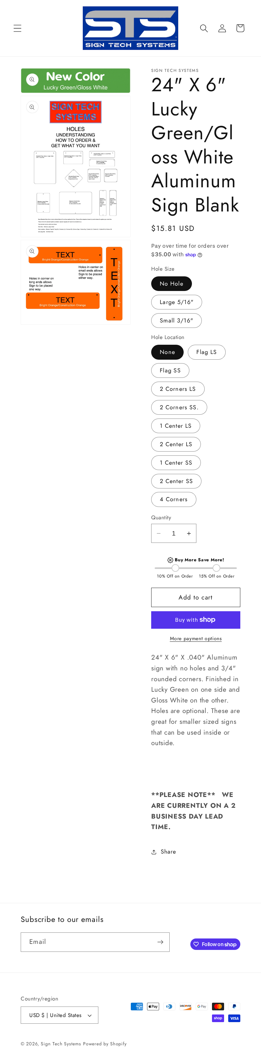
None (167, 352)
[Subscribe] (160, 942)
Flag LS (206, 352)
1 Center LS (176, 426)
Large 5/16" (177, 302)
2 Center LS (176, 444)
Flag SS (170, 370)
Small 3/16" (176, 320)
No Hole (171, 284)
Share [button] (168, 852)
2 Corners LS (178, 389)
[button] (17, 28)
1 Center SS (176, 463)
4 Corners (174, 499)
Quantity (161, 517)
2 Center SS (176, 481)
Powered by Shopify (105, 1044)
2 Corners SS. (179, 407)
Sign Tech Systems (61, 1044)
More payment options (196, 638)
